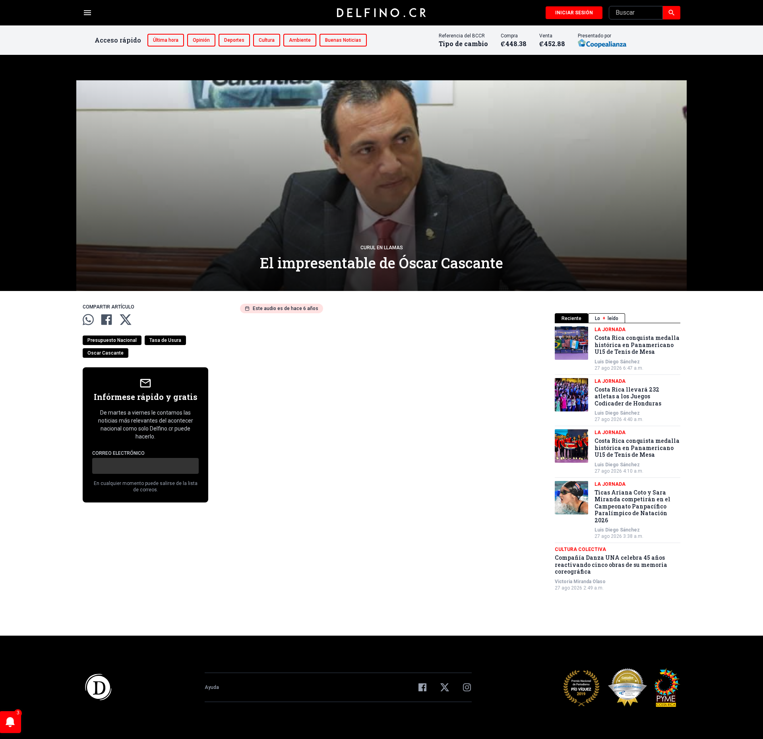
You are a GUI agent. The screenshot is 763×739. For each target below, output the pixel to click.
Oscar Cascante (105, 353)
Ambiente (300, 40)
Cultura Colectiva (580, 549)
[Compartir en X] (125, 319)
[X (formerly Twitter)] (444, 687)
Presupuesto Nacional (112, 340)
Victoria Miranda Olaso (580, 581)
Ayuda (212, 687)
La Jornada (610, 329)
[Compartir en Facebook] (106, 319)
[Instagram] (467, 687)
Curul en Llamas (381, 247)
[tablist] (617, 318)
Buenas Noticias (343, 40)
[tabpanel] (617, 458)
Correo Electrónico (118, 453)
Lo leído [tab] (606, 318)
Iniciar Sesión (574, 13)
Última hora (165, 40)
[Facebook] (422, 687)
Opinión (201, 40)
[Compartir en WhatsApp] (88, 319)
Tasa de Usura (165, 340)
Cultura (267, 40)
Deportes (234, 40)
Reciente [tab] (571, 318)
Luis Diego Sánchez (617, 362)
